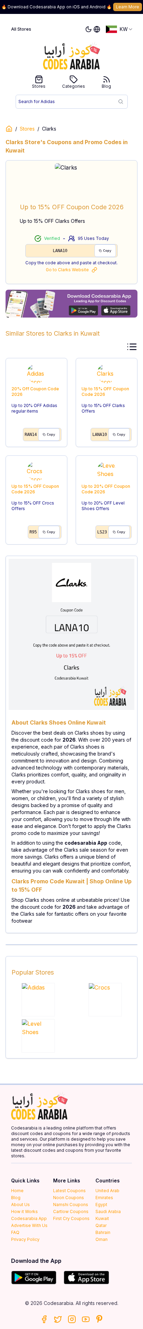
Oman (101, 1239)
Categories (73, 86)
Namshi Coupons (70, 1204)
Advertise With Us (29, 1225)
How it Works (24, 1211)
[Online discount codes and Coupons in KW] (9, 128)
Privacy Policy (25, 1239)
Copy (107, 250)
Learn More (127, 6)
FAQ (15, 1232)
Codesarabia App (29, 1218)
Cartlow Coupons (71, 1211)
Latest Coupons (69, 1190)
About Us (20, 1204)
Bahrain (102, 1232)
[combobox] (119, 29)
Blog (106, 86)
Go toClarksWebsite (67, 269)
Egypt (101, 1204)
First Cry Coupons (71, 1218)
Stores (38, 86)
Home (17, 1190)
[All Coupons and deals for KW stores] (71, 304)
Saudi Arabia (108, 1211)
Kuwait (102, 1218)
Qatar (101, 1225)
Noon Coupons (68, 1197)
